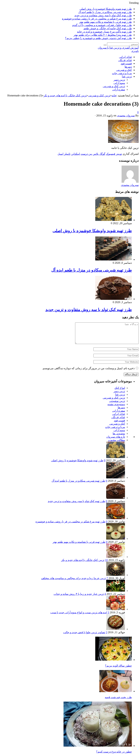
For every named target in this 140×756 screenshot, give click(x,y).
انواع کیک (120, 387)
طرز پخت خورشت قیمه (118, 697)
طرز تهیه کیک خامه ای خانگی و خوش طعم (107, 28)
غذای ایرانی (125, 56)
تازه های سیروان (115, 436)
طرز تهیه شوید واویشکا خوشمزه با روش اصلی (106, 8)
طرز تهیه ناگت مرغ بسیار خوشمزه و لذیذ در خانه (104, 31)
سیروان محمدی (126, 115)
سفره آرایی (118, 89)
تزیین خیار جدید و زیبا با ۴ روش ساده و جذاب (79, 593)
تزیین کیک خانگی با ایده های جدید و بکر (82, 560)
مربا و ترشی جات (122, 73)
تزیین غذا (127, 76)
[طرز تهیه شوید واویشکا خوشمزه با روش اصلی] (113, 219)
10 (106, 560)
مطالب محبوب (116, 440)
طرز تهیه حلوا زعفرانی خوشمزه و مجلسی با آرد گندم (102, 25)
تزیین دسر (119, 79)
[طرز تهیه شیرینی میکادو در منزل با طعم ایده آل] (113, 259)
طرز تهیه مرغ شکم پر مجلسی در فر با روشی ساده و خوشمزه (97, 18)
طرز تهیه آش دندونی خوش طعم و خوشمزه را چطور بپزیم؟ (98, 38)
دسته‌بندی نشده (116, 404)
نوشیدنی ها (119, 433)
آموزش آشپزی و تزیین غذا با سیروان (118, 47)
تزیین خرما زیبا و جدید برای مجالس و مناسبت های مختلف (73, 578)
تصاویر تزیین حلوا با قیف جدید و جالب (84, 632)
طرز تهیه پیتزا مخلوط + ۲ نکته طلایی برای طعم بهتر (103, 34)
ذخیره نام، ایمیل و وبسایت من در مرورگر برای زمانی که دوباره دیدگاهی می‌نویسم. (88, 368)
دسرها (128, 66)
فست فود (126, 63)
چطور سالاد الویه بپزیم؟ (118, 665)
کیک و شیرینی (124, 69)
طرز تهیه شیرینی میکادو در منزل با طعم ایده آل (105, 12)
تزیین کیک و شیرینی (114, 86)
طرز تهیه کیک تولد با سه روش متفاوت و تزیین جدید (103, 15)
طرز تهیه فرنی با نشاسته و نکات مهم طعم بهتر (105, 21)
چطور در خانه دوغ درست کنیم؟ (114, 751)
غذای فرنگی (125, 60)
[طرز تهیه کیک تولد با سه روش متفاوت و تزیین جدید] (113, 298)
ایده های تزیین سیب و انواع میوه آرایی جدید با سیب (78, 612)
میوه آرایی (119, 83)
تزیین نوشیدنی (117, 400)
